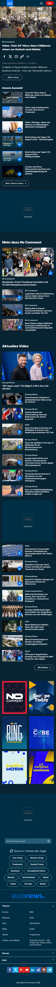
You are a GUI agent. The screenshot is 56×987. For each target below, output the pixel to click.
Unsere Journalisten (11, 940)
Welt (27, 425)
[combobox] (28, 841)
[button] (15, 183)
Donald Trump (37, 864)
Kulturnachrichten (34, 591)
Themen (6, 906)
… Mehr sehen (12, 77)
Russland (15, 871)
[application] (28, 22)
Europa (5, 912)
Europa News (8, 382)
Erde (32, 917)
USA (27, 621)
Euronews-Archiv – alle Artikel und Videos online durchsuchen (40, 942)
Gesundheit (35, 923)
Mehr (4, 960)
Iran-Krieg (17, 858)
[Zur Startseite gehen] (10, 3)
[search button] (48, 841)
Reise (4, 929)
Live (50, 3)
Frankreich (18, 864)
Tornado (28, 884)
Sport (27, 651)
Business (6, 917)
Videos (5, 934)
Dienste (5, 953)
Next (4, 923)
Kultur (13, 884)
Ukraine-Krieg (36, 858)
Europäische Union (36, 871)
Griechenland (28, 877)
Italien (46, 877)
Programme (35, 934)
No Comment (8, 279)
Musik (43, 884)
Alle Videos (43, 667)
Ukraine (11, 877)
